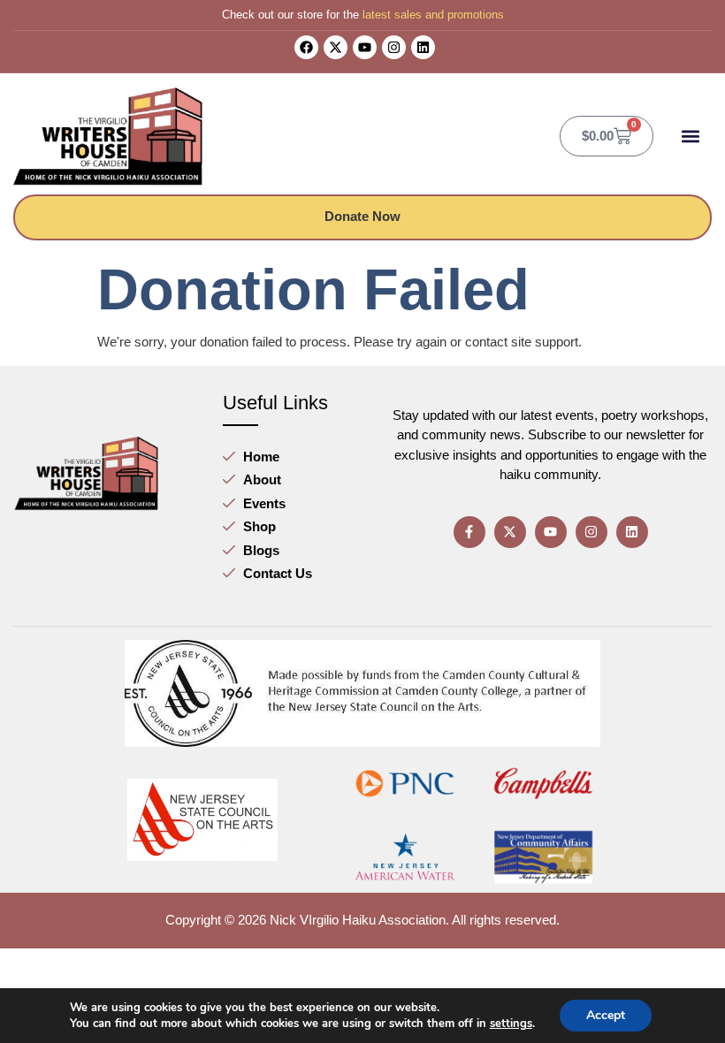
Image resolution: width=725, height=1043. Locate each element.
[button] (690, 135)
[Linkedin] (423, 47)
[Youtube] (365, 47)
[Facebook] (306, 47)
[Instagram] (394, 47)
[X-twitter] (335, 47)
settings (511, 1024)
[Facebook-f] (469, 532)
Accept (605, 1015)
